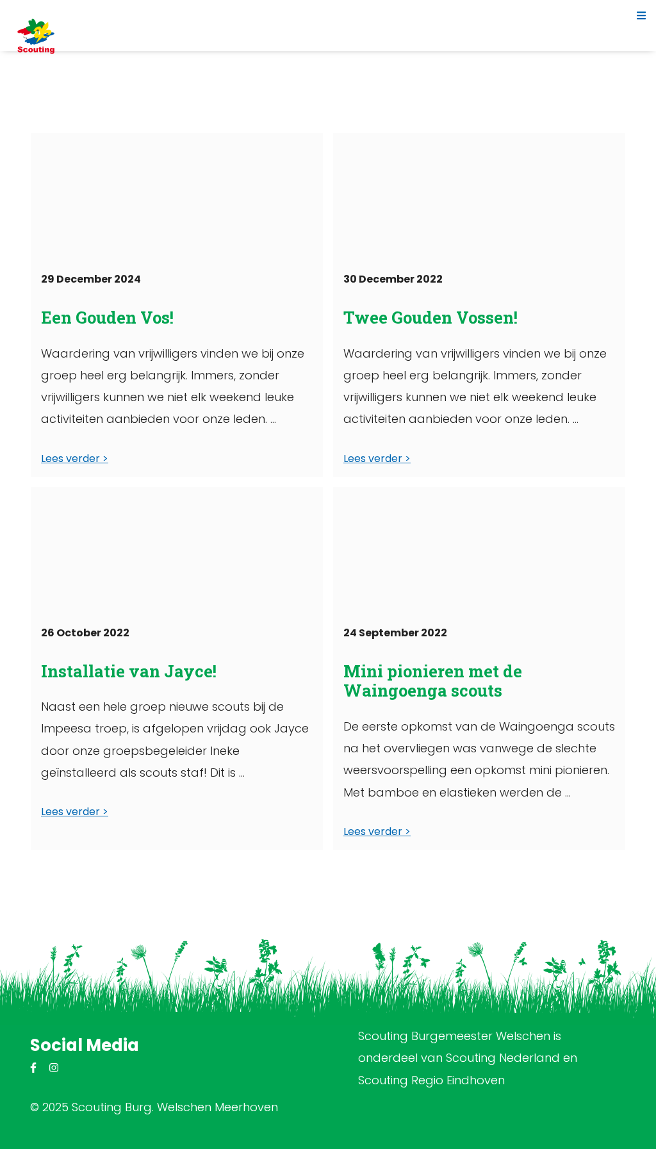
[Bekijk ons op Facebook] (33, 1068)
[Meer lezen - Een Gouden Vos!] (177, 197)
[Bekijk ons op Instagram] (53, 1068)
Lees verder (70, 458)
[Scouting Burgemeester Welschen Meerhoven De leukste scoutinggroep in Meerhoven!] (36, 36)
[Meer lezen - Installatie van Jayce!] (177, 551)
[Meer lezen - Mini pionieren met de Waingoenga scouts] (479, 551)
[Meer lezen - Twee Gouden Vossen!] (479, 197)
